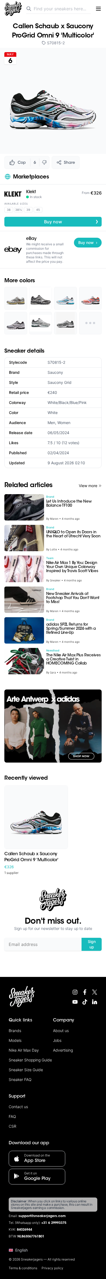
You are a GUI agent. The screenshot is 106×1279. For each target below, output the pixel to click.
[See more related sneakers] (90, 323)
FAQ (12, 1116)
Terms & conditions (23, 1268)
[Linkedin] (94, 1002)
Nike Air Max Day (24, 1050)
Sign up (92, 944)
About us (61, 1030)
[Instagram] (75, 992)
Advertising (63, 1050)
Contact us (18, 1106)
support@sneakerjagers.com (42, 1216)
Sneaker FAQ (20, 1079)
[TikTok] (85, 1002)
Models (15, 1040)
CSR (12, 1126)
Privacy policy (52, 1268)
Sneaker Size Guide (26, 1069)
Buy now (71, 221)
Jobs (57, 1040)
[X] (94, 992)
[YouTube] (75, 1002)
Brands (15, 1030)
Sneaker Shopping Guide (30, 1060)
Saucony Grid (59, 382)
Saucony (55, 372)
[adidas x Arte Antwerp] (53, 726)
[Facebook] (85, 992)
